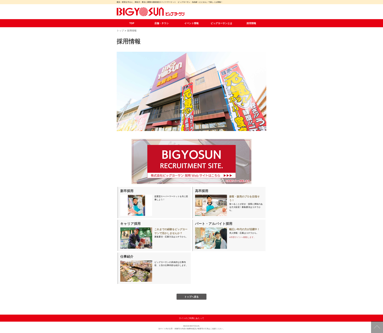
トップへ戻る (191, 296)
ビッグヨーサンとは (221, 23)
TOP (131, 23)
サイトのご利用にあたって (191, 318)
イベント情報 (191, 23)
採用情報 (251, 23)
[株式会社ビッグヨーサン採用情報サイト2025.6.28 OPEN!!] (191, 161)
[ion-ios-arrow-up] (377, 327)
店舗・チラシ (161, 23)
